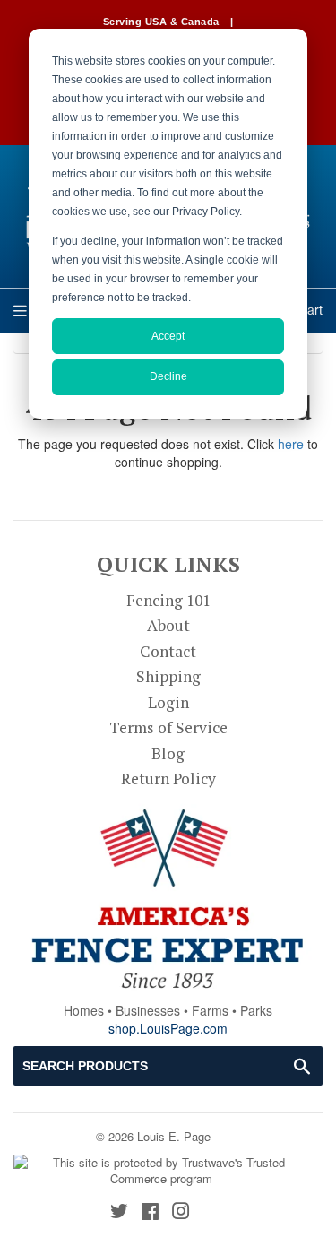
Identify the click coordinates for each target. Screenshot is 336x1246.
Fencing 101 (168, 600)
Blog (168, 753)
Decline (168, 376)
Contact (168, 651)
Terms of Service (168, 727)
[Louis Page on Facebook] (150, 1212)
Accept (168, 336)
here (291, 444)
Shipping (168, 676)
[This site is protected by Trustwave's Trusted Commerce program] (161, 1171)
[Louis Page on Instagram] (181, 1212)
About (168, 625)
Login (168, 702)
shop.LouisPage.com (168, 1028)
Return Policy (168, 778)
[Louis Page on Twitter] (119, 1212)
